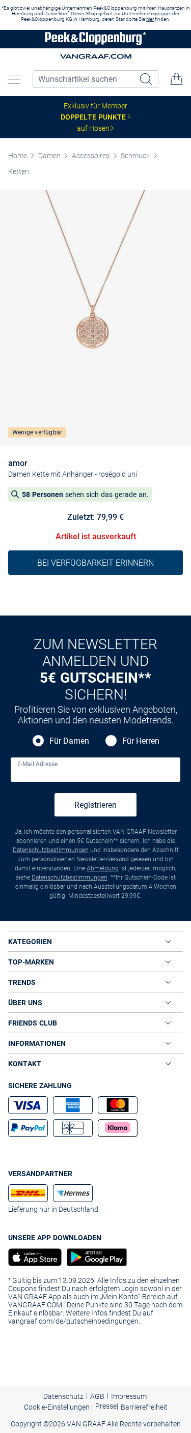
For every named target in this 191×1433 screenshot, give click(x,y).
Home (17, 156)
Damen (49, 156)
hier (150, 19)
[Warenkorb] (177, 79)
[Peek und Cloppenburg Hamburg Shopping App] (94, 1257)
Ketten (18, 171)
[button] (14, 79)
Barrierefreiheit (144, 1407)
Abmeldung (103, 868)
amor (18, 463)
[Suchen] (147, 79)
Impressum (129, 1396)
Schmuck (135, 156)
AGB (97, 1396)
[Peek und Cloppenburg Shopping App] (35, 1257)
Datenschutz (63, 1396)
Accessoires (91, 156)
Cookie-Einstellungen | (58, 1407)
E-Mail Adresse (37, 764)
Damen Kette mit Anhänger (50, 474)
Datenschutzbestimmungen (51, 850)
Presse (106, 1406)
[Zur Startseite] (96, 39)
